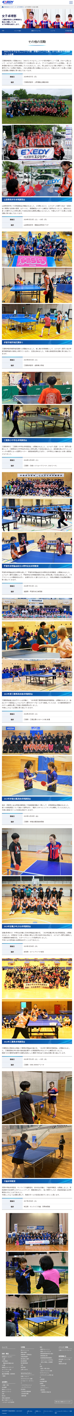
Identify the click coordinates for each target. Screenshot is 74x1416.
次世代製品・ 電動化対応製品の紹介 (7, 1363)
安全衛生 (23, 1389)
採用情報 (61, 1356)
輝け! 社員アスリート (7, 1400)
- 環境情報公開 (43, 1355)
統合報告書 (24, 1361)
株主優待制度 (24, 1363)
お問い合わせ (24, 1369)
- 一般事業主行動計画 (45, 1392)
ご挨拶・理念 (5, 1385)
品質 (41, 1366)
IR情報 (23, 1347)
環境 (41, 1347)
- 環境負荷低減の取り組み (46, 1353)
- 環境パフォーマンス (45, 1351)
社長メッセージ (25, 1376)
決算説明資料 (24, 1356)
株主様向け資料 (25, 1359)
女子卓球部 (20, 7)
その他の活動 (68, 30)
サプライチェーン (44, 1373)
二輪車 (3, 1376)
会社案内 (4, 1382)
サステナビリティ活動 (26, 1378)
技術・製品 (5, 1353)
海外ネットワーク (6, 1391)
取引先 (3, 1396)
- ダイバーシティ (44, 1387)
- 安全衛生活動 (24, 1393)
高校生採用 (61, 1363)
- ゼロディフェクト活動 (46, 1370)
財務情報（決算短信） (26, 1354)
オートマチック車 (6, 1369)
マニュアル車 (5, 1371)
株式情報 (23, 1367)
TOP (3, 30)
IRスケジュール (25, 1350)
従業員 (41, 1383)
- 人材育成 (42, 1385)
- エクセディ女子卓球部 (8, 1402)
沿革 (3, 1393)
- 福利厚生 (42, 1390)
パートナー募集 (63, 1347)
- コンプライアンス (26, 1387)
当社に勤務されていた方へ (64, 1401)
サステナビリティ (26, 1373)
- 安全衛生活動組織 (26, 1391)
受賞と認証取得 (6, 1398)
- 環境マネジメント (45, 1349)
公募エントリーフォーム (65, 1350)
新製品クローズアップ (7, 1367)
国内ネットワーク (6, 1389)
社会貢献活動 (43, 1381)
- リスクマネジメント (26, 1385)
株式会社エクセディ (9, 7)
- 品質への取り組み (45, 1368)
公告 (22, 1365)
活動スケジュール (35, 30)
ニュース (52, 30)
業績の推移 (24, 1352)
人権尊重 (42, 1379)
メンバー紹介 (17, 30)
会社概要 (4, 1387)
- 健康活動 (23, 1395)
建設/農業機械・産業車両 (8, 1374)
